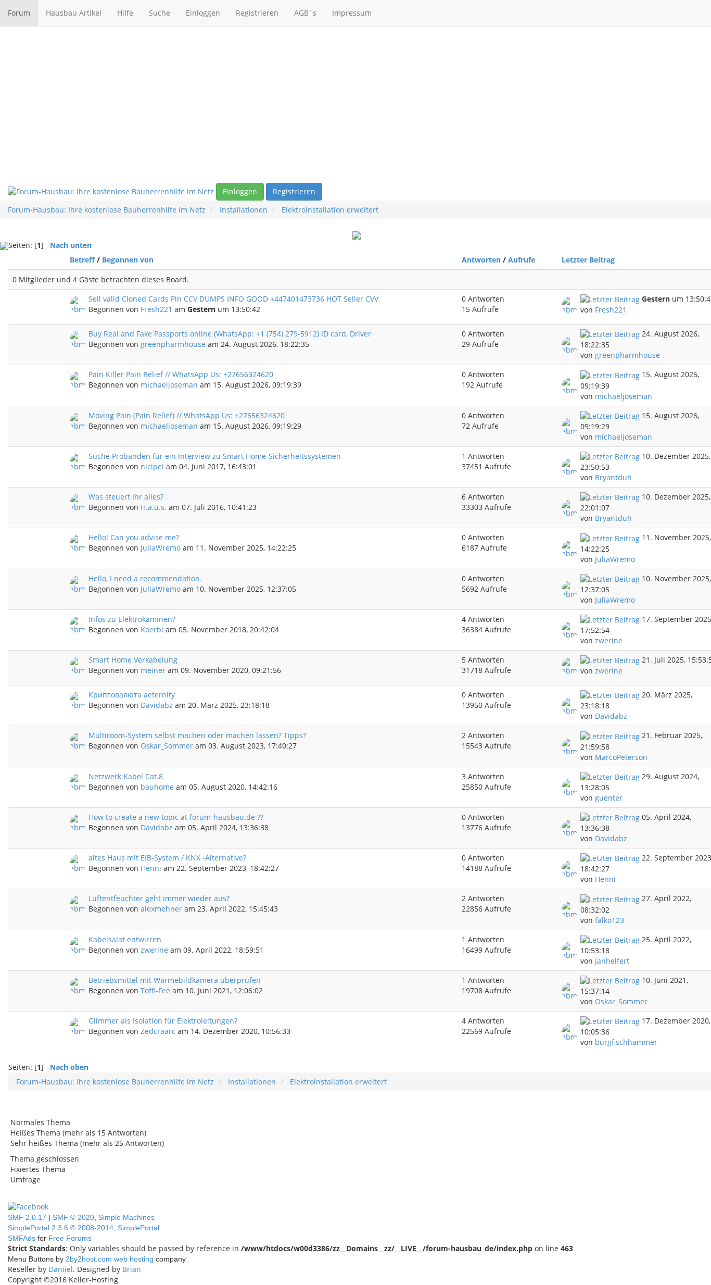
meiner (153, 670)
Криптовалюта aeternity (131, 695)
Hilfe (125, 13)
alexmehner (161, 909)
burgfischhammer (626, 1042)
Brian (131, 1269)
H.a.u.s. (154, 507)
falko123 (609, 920)
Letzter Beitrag (589, 260)
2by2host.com (89, 1259)
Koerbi (152, 629)
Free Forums (70, 1238)
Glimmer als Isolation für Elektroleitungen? (162, 1021)
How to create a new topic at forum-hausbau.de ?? (175, 817)
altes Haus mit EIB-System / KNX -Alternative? (167, 858)
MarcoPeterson (621, 757)
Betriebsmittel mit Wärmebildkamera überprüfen (174, 980)
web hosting (134, 1259)
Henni (151, 868)
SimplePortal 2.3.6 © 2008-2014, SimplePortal (83, 1228)
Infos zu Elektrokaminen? (131, 619)
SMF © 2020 (73, 1217)
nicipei (152, 466)
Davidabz (157, 705)
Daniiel (60, 1269)
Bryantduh (613, 477)
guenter (609, 798)
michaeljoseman (169, 385)
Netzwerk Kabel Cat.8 (125, 776)
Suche (159, 13)
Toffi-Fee (155, 990)
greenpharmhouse (173, 344)
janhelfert (612, 961)
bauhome (157, 787)
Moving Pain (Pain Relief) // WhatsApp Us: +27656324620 (186, 415)
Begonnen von (128, 260)
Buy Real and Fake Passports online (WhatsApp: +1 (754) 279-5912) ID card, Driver (229, 334)
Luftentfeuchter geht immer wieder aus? (159, 898)
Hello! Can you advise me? (133, 537)
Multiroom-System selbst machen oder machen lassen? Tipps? (197, 735)
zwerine (609, 640)
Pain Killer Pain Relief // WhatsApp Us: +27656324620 (180, 374)
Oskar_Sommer (167, 746)
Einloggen (203, 13)
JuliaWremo (161, 548)
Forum (19, 13)
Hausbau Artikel (73, 13)
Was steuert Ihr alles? (125, 497)
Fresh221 (156, 309)
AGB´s (305, 13)
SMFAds (21, 1238)
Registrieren (257, 13)
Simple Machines (126, 1217)
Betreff (82, 260)
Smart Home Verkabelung (132, 660)
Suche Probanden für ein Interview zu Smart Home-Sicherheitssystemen (214, 456)
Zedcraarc (158, 1031)
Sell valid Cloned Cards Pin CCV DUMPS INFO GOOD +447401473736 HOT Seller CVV (233, 299)
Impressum (352, 13)
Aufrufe (521, 260)
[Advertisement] (355, 105)
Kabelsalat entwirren (124, 939)
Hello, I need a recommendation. (145, 578)
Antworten (481, 260)
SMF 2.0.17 (27, 1217)
